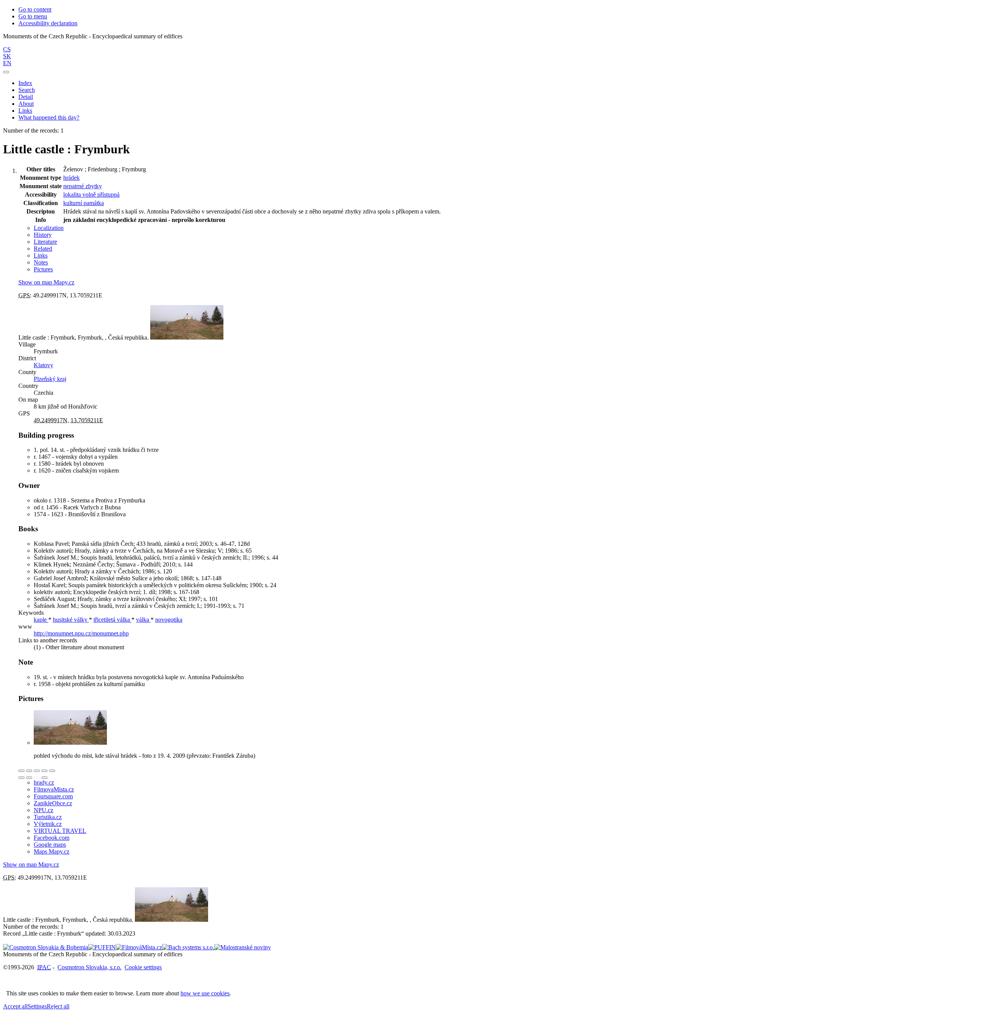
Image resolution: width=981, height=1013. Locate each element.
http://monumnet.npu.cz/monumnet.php (81, 633)
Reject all (58, 1006)
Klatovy (43, 365)
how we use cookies (205, 993)
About (26, 103)
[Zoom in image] (21, 771)
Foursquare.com (53, 796)
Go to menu (32, 16)
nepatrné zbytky (82, 186)
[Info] (52, 771)
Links (25, 110)
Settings (37, 1006)
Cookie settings (143, 967)
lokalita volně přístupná (91, 194)
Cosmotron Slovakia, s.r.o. (89, 967)
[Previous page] (37, 778)
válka (143, 619)
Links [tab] (41, 255)
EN (7, 63)
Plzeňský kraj (50, 379)
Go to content (34, 9)
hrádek (71, 177)
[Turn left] (21, 778)
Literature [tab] (45, 241)
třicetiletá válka (112, 619)
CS (7, 49)
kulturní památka (83, 203)
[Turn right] (29, 778)
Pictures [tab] (43, 269)
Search (26, 90)
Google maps (50, 844)
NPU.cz (43, 810)
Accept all (15, 1006)
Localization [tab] (49, 228)
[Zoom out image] (29, 771)
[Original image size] (37, 771)
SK (7, 56)
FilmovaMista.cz (54, 789)
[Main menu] (6, 72)
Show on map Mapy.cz (46, 282)
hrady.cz (44, 782)
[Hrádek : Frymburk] (70, 742)
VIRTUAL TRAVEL (60, 830)
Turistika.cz (48, 817)
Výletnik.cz (48, 824)
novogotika (168, 619)
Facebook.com (51, 837)
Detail (25, 97)
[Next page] (44, 778)
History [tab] (43, 234)
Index (25, 83)
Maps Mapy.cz (51, 851)
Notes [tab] (41, 262)
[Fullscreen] (44, 771)
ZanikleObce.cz (53, 803)
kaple (41, 619)
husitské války (71, 619)
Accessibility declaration (47, 23)
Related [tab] (43, 248)
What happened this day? (48, 117)
